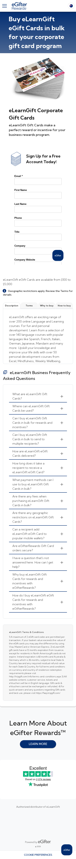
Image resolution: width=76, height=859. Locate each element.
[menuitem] (38, 396)
